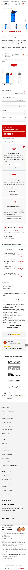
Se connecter (12, 238)
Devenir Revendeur (6, 458)
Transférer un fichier (6, 483)
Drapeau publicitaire (6, 422)
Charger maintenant (14, 164)
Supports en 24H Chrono (7, 429)
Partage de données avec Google (10, 556)
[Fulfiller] (5, 4)
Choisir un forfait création (14, 218)
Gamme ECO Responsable (8, 426)
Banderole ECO (5, 433)
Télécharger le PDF (21, 255)
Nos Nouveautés (5, 447)
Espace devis (4, 486)
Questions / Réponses (7, 454)
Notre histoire (5, 443)
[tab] (14, 245)
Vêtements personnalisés (7, 418)
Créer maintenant (14, 191)
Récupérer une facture (7, 490)
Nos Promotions (5, 450)
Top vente (14, 65)
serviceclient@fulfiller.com (8, 518)
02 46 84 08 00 (8, 504)
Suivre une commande (7, 479)
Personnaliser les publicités (8, 561)
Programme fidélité (6, 462)
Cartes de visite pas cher (7, 414)
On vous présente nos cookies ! (9, 560)
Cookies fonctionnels (7, 558)
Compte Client (5, 475)
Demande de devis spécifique (8, 510)
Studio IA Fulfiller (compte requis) (9, 465)
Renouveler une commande (8, 494)
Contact (4, 514)
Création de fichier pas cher (8, 411)
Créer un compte (9, 236)
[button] (25, 21)
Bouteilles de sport (8, 8)
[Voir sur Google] (5, 342)
